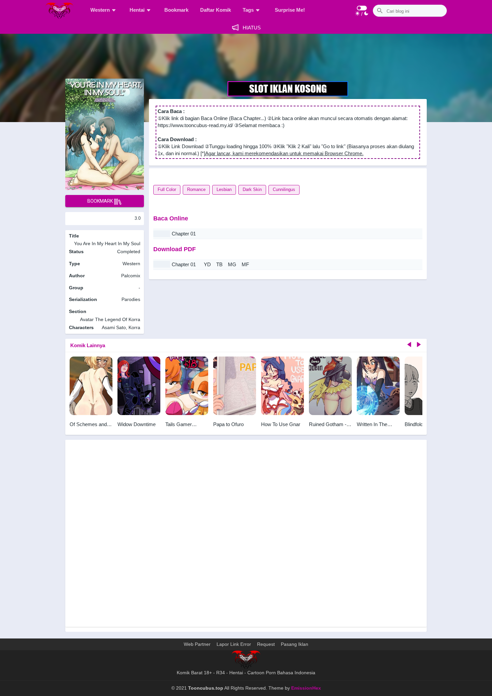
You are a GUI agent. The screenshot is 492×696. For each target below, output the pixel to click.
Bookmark (176, 10)
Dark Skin (252, 189)
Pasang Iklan (294, 644)
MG (232, 264)
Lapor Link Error (234, 644)
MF (245, 264)
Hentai (137, 10)
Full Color (167, 189)
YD (207, 264)
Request (266, 644)
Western (100, 10)
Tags (248, 10)
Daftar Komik (215, 10)
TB (219, 264)
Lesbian (224, 189)
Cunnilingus (284, 189)
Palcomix (130, 275)
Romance (196, 189)
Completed (128, 251)
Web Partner (197, 644)
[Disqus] (246, 536)
